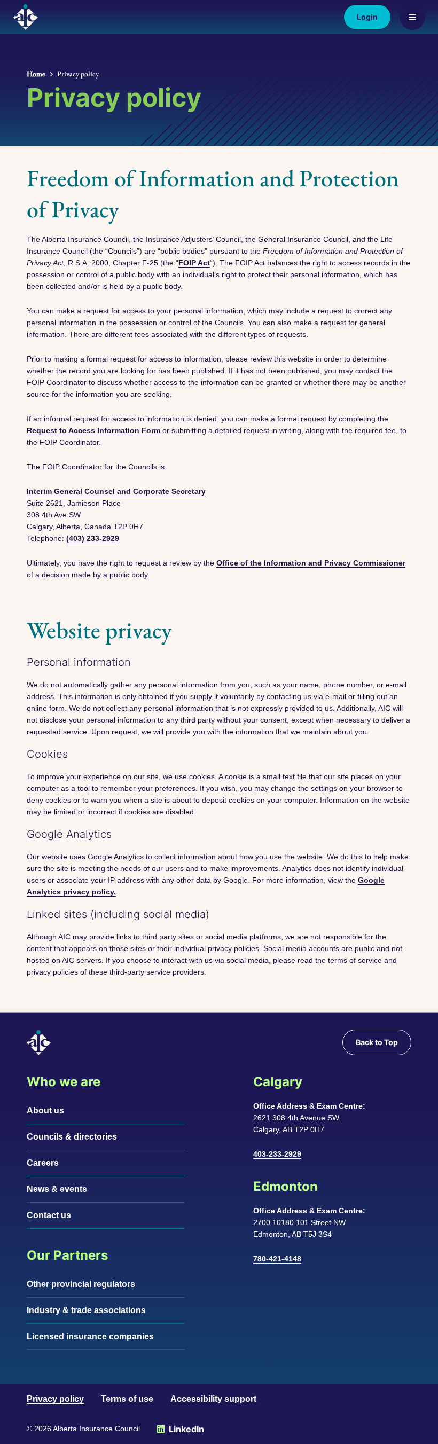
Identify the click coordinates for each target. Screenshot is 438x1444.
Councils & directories (72, 1136)
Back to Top (377, 1042)
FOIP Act (194, 262)
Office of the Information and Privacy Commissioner (310, 563)
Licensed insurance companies (90, 1336)
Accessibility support (213, 1398)
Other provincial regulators (81, 1284)
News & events (57, 1189)
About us (45, 1110)
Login (367, 16)
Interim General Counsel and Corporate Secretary (116, 491)
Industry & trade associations (86, 1310)
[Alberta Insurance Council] (25, 17)
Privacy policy (55, 1398)
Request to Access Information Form (93, 430)
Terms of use (127, 1398)
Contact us (49, 1215)
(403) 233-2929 (92, 538)
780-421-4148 (277, 1258)
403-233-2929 (277, 1154)
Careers (43, 1162)
